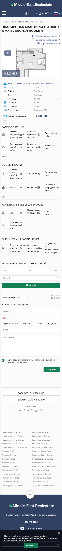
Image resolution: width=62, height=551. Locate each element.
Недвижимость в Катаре (13, 440)
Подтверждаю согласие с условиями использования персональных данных (30, 361)
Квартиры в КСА (39, 443)
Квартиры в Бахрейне (42, 447)
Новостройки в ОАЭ (41, 451)
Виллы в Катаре (9, 459)
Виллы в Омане (9, 455)
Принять (31, 545)
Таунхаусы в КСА (40, 481)
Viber (39, 323)
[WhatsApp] (36, 410)
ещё (4, 156)
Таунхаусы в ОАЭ (40, 470)
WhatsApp (27, 323)
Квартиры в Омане (41, 436)
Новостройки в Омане (42, 455)
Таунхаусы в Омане (41, 474)
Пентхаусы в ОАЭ (10, 470)
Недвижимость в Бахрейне (14, 447)
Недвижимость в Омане (13, 436)
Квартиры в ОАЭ (40, 432)
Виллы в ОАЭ (8, 451)
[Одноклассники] (24, 410)
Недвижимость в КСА (11, 443)
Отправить (52, 369)
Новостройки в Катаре (42, 459)
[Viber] (32, 410)
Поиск (30, 285)
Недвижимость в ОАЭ (12, 432)
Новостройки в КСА (41, 462)
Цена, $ (6, 278)
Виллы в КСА (8, 462)
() (48, 36)
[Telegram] (40, 410)
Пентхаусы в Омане (11, 474)
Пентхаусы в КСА (10, 481)
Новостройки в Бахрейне (44, 466)
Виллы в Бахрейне (10, 466)
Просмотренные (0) (51, 43)
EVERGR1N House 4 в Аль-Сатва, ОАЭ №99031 (30, 83)
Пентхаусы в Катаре (11, 478)
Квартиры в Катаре (41, 440)
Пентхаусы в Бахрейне (12, 485)
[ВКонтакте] (20, 410)
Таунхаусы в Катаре (41, 478)
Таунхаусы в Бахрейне (43, 485)
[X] (28, 410)
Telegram (51, 323)
